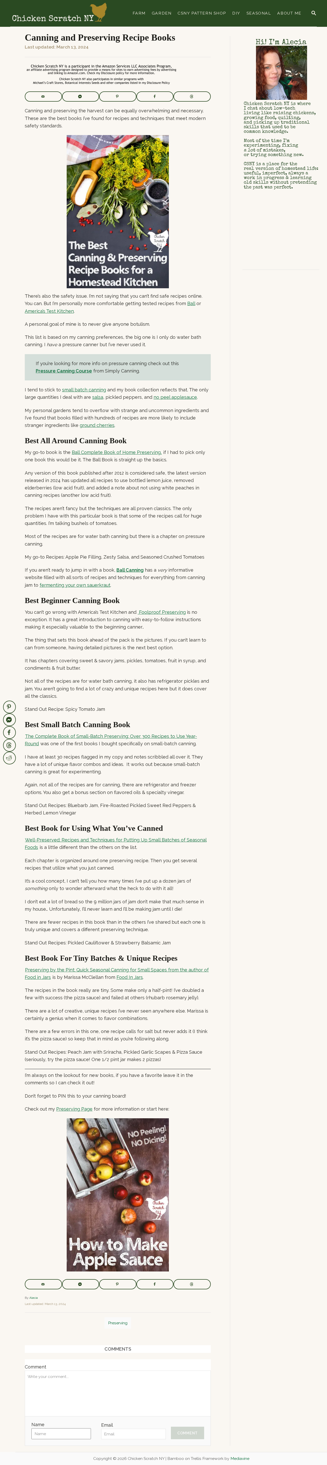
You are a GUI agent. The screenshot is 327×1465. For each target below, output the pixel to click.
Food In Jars (129, 977)
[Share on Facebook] (155, 96)
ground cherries (97, 425)
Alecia (33, 1298)
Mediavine (239, 1458)
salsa (97, 397)
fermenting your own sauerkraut (75, 585)
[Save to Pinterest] (117, 96)
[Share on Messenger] (80, 96)
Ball (191, 303)
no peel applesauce (175, 397)
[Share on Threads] (192, 96)
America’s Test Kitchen (49, 311)
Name (37, 1424)
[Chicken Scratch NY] (59, 13)
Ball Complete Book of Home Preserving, (117, 452)
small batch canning (84, 389)
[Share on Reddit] (9, 758)
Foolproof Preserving (162, 612)
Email (107, 1425)
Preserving (117, 1322)
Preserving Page (74, 1109)
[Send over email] (43, 96)
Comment (35, 1367)
